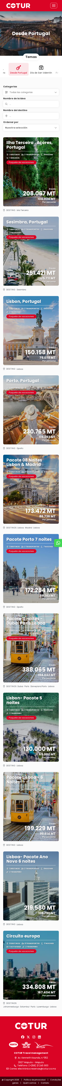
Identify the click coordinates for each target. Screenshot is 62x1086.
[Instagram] (34, 1037)
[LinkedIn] (39, 1037)
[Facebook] (23, 1037)
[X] (28, 1037)
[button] (31, 128)
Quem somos (29, 1083)
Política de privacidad (34, 1079)
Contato (45, 1083)
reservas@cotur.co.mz (43, 1068)
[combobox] (31, 116)
